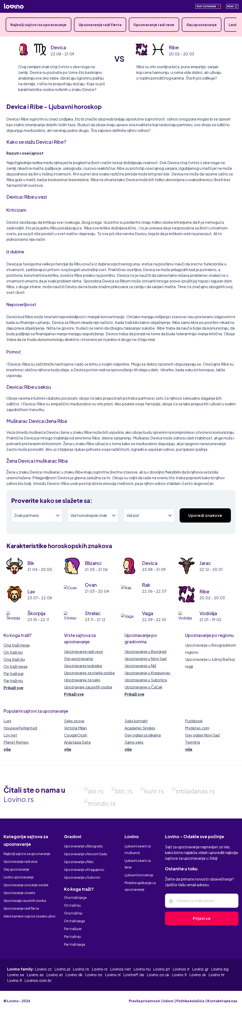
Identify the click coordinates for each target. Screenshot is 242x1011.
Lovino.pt (161, 968)
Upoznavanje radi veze (154, 24)
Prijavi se (201, 918)
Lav (31, 591)
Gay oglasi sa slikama (143, 735)
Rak (146, 585)
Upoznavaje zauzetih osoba (88, 686)
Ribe (174, 47)
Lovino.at (54, 974)
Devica (58, 47)
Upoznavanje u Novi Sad (145, 658)
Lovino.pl (62, 968)
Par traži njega (74, 944)
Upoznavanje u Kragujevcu (84, 869)
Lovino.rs (100, 968)
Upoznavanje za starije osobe (89, 672)
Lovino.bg (220, 968)
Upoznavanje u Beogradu (83, 846)
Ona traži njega (17, 645)
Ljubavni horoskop (139, 875)
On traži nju (13, 652)
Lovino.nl (113, 974)
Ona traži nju (14, 659)
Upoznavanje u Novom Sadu (85, 854)
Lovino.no (93, 974)
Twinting (192, 742)
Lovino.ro (81, 968)
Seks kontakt (136, 720)
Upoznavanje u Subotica (146, 679)
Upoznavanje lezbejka (83, 665)
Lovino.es (35, 974)
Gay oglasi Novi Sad (202, 735)
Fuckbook (194, 720)
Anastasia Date (77, 742)
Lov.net (10, 735)
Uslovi (168, 1001)
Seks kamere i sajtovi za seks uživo (30, 916)
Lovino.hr (216, 974)
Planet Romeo (16, 742)
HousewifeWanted (20, 727)
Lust (7, 720)
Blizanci (93, 563)
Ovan (91, 585)
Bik (30, 563)
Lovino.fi (179, 974)
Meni (230, 6)
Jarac (205, 563)
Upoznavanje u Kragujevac (147, 672)
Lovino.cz (43, 968)
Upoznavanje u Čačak (143, 686)
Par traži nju (13, 680)
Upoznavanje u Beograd (145, 651)
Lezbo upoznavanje (19, 877)
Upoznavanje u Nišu (79, 861)
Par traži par (14, 673)
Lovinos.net (120, 968)
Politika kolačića (190, 1001)
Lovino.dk (73, 974)
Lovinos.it (181, 968)
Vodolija (208, 613)
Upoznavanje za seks (82, 679)
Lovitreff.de (133, 974)
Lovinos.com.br (38, 980)
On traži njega (15, 666)
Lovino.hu (142, 968)
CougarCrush (75, 735)
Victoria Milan (75, 727)
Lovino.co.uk (158, 974)
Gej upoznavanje (201, 24)
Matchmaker (207, 6)
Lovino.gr (200, 968)
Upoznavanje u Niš (140, 665)
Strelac (93, 613)
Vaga (147, 613)
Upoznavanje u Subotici (82, 877)
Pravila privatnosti (144, 1001)
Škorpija (36, 613)
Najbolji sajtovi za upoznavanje (38, 24)
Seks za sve (74, 720)
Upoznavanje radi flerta (100, 24)
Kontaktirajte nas (222, 1001)
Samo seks (134, 742)
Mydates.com (197, 727)
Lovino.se (15, 974)
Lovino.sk (197, 974)
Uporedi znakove (205, 515)
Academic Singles (140, 727)
